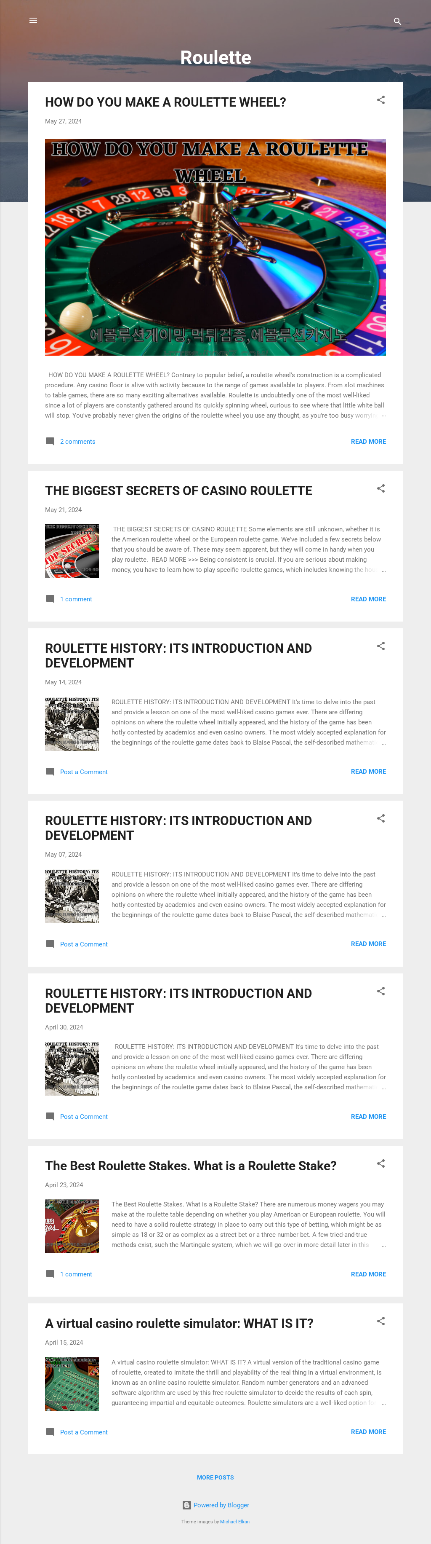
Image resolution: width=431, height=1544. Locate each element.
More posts (215, 1477)
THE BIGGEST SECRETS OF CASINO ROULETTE (178, 490)
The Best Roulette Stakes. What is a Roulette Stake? (191, 1165)
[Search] (398, 23)
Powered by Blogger (220, 1505)
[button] (381, 101)
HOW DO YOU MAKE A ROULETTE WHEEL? (165, 102)
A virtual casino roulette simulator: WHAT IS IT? (179, 1323)
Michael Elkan (235, 1522)
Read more (368, 441)
